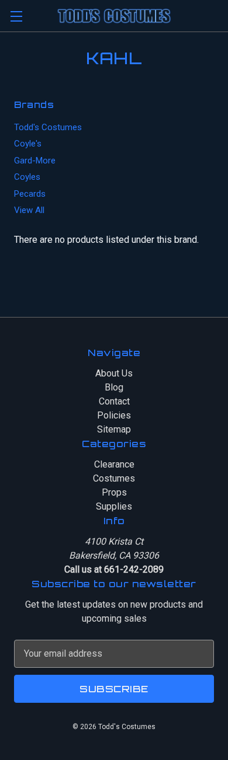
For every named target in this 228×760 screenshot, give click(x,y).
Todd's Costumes (48, 127)
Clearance (114, 464)
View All (29, 210)
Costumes (114, 478)
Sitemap (114, 429)
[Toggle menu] (16, 16)
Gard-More (35, 160)
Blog (114, 387)
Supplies (114, 506)
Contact (114, 401)
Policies (114, 415)
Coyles (27, 177)
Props (114, 492)
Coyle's (28, 143)
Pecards (30, 194)
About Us (114, 373)
